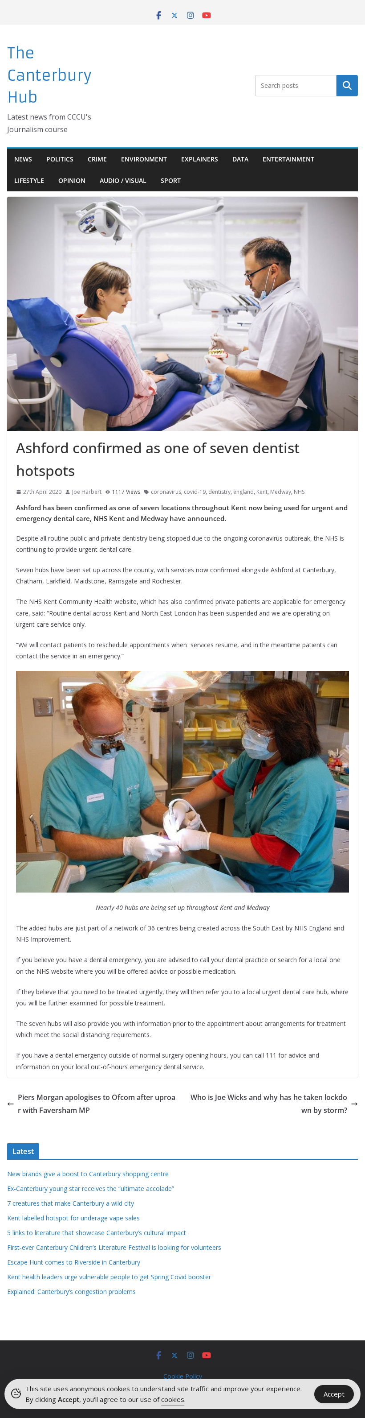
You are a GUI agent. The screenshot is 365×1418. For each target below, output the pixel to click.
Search (347, 86)
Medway (280, 492)
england (243, 492)
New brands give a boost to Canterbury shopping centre (88, 1174)
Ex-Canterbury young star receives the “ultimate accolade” (90, 1188)
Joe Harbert (86, 492)
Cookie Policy (182, 1376)
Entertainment (288, 159)
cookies (172, 1399)
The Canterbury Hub (49, 75)
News (23, 159)
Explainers (199, 159)
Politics (59, 159)
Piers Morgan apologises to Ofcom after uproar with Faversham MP (96, 1103)
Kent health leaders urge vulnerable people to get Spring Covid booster (109, 1277)
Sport (171, 180)
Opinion (71, 180)
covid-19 (195, 492)
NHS (299, 492)
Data (240, 159)
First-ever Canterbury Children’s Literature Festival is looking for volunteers (114, 1247)
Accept (334, 1393)
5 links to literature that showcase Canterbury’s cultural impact (96, 1232)
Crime (97, 159)
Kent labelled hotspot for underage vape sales (73, 1218)
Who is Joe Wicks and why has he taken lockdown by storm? (269, 1103)
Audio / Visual (123, 180)
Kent (262, 492)
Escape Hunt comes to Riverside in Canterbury (73, 1262)
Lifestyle (29, 180)
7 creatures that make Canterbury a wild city (70, 1203)
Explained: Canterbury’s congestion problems (71, 1291)
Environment (144, 159)
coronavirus (166, 492)
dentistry (219, 492)
